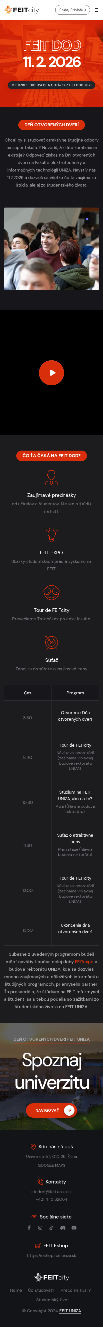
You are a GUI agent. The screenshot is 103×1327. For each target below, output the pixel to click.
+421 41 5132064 (52, 1199)
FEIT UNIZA (70, 1310)
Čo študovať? (41, 1290)
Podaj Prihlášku (73, 10)
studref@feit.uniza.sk (52, 1191)
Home (16, 1290)
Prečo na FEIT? (75, 1290)
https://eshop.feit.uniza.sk (51, 1255)
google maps (51, 1165)
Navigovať (47, 1110)
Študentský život (52, 1299)
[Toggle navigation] (96, 10)
